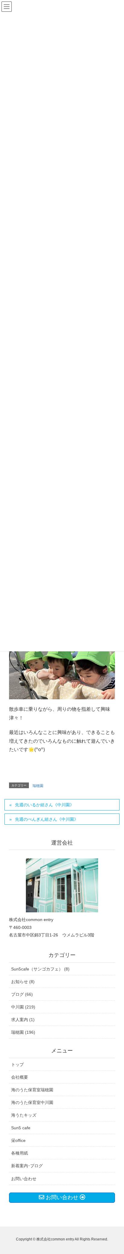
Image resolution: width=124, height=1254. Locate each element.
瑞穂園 (38, 786)
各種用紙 (19, 1153)
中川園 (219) (23, 1007)
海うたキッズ (23, 1115)
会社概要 (19, 1077)
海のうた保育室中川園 (32, 1102)
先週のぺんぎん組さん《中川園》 (46, 819)
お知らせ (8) (23, 981)
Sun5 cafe (20, 1127)
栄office (18, 1140)
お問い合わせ (23, 1178)
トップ (17, 1064)
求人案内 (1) (23, 1019)
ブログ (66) (22, 994)
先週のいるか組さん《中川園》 (44, 804)
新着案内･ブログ (27, 1165)
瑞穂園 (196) (23, 1032)
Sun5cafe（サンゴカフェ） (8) (40, 969)
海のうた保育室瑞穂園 (32, 1089)
